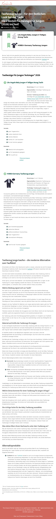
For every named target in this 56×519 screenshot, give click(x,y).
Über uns (16, 516)
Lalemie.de (30, 512)
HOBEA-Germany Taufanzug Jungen (32, 45)
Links (37, 516)
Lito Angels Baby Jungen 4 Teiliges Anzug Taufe (25, 82)
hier (22, 486)
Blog (41, 516)
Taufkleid (44, 59)
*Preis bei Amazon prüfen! (25, 159)
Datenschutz (30, 516)
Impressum (23, 516)
